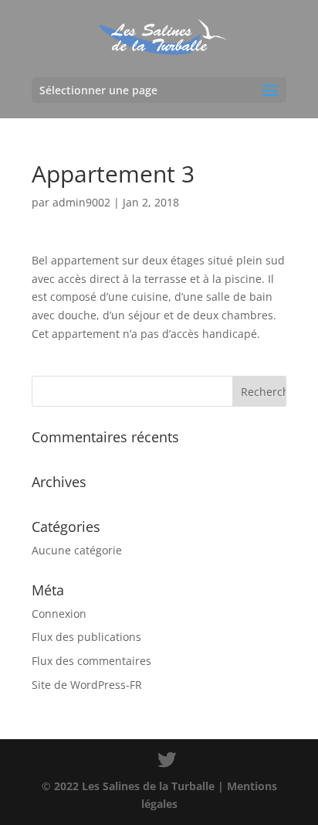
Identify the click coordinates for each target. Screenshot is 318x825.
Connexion (59, 613)
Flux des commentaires (91, 660)
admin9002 (81, 202)
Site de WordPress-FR (87, 684)
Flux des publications (86, 636)
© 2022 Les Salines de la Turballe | (134, 786)
